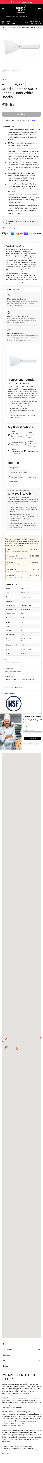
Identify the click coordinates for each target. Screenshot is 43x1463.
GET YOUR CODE (32, 738)
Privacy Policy (30, 746)
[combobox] (25, 734)
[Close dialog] (42, 714)
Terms (34, 746)
